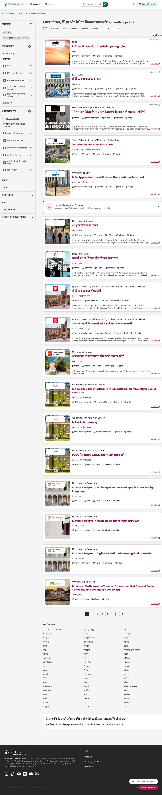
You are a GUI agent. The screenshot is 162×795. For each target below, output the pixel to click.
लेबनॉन (86, 706)
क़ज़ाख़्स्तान (88, 674)
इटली (126, 645)
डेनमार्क (86, 678)
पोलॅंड (86, 670)
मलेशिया (86, 645)
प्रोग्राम (35, 4)
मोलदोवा (46, 706)
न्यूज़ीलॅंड (87, 650)
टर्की (44, 666)
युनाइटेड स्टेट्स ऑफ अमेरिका (53, 629)
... (112, 614)
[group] (105, 29)
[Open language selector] (134, 4)
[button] (7, 32)
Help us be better (148, 787)
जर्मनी (126, 654)
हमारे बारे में (88, 756)
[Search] (105, 4)
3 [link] (97, 614)
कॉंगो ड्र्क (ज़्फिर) (130, 686)
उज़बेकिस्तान (47, 686)
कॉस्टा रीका (47, 690)
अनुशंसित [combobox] (156, 35)
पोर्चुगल (126, 641)
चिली (44, 678)
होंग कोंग (46, 674)
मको (44, 682)
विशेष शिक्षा (96, 28)
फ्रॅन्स (86, 654)
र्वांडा (85, 682)
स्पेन (125, 629)
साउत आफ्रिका (89, 637)
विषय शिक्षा (85, 28)
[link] (35, 13)
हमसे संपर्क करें (89, 766)
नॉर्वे (125, 678)
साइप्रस (127, 666)
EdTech (117, 28)
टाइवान (86, 698)
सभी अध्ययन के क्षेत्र (12, 118)
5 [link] (107, 614)
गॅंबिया (126, 690)
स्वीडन (45, 654)
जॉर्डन (45, 698)
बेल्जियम (127, 658)
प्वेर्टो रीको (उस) (48, 662)
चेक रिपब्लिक (88, 641)
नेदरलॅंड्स (127, 633)
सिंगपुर (86, 633)
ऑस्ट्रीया (87, 686)
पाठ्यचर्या (74, 28)
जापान (45, 694)
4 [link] (102, 614)
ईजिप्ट (126, 682)
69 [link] (118, 614)
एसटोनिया (87, 662)
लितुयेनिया (87, 666)
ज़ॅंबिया (126, 662)
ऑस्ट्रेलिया (47, 633)
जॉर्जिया (127, 694)
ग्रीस (126, 637)
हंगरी (85, 658)
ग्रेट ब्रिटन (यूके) (90, 629)
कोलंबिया (87, 690)
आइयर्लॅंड (46, 641)
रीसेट (31, 24)
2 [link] (92, 614)
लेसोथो (126, 706)
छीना (44, 650)
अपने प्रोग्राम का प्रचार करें (94, 761)
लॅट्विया (127, 670)
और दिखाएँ (6, 102)
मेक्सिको (127, 702)
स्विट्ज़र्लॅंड (46, 658)
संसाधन (50, 4)
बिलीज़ (126, 698)
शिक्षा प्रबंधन (55, 28)
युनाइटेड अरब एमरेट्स (132, 650)
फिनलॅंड (46, 637)
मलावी (86, 702)
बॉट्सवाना (46, 702)
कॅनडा (45, 645)
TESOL (106, 28)
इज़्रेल (45, 670)
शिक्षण (65, 28)
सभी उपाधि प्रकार (11, 53)
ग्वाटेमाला (127, 674)
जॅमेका (86, 694)
